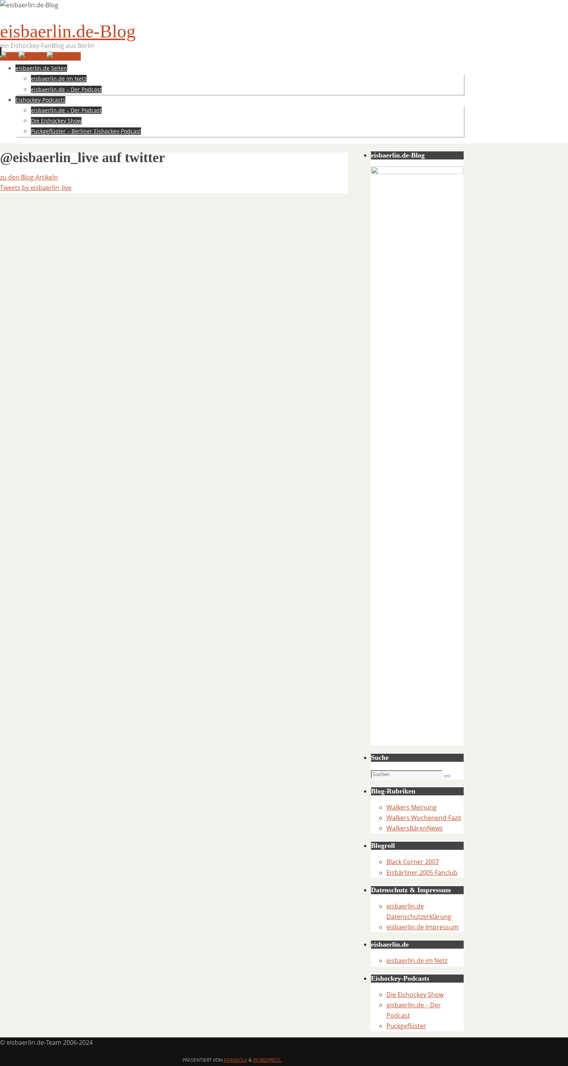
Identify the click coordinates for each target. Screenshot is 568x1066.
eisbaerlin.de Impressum (422, 927)
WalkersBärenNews (414, 828)
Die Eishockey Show (415, 994)
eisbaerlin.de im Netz (416, 960)
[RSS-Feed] (9, 56)
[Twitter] (33, 56)
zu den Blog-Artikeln (29, 177)
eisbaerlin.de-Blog (68, 31)
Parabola (235, 1060)
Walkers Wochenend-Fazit (423, 817)
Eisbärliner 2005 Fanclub (421, 872)
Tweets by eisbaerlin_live (35, 187)
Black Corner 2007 (412, 862)
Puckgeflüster (406, 1026)
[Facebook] (64, 56)
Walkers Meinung (411, 807)
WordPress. (267, 1060)
